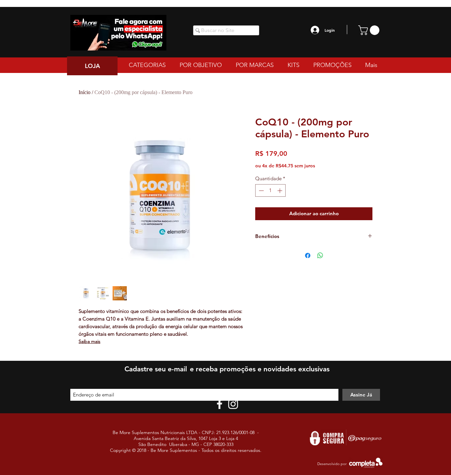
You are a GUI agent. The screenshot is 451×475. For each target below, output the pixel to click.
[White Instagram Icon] (233, 404)
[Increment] (280, 191)
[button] (370, 30)
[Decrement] (260, 191)
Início (84, 92)
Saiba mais (89, 341)
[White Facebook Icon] (219, 404)
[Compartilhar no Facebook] (308, 255)
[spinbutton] (270, 191)
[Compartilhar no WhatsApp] (320, 255)
